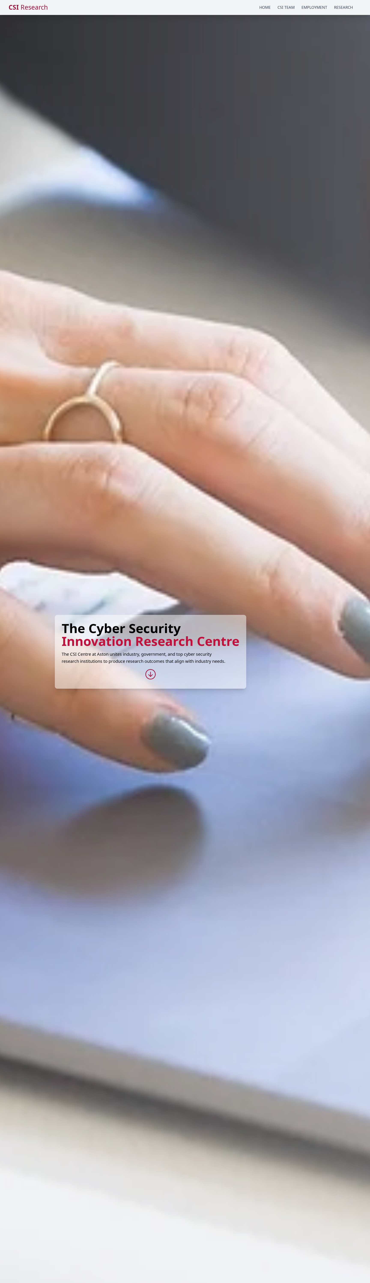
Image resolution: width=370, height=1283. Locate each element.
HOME (265, 7)
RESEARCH (343, 7)
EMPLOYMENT (314, 7)
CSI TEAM (286, 7)
